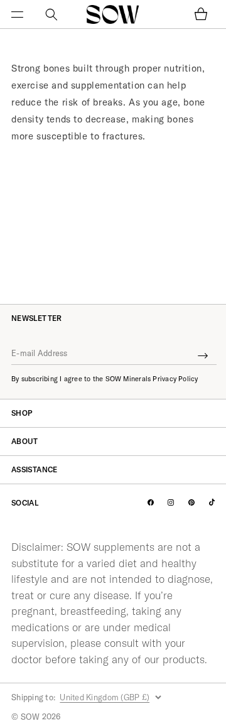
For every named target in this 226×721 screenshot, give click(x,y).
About (24, 441)
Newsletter (36, 318)
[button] (25, 14)
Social (24, 503)
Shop (21, 413)
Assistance (34, 469)
